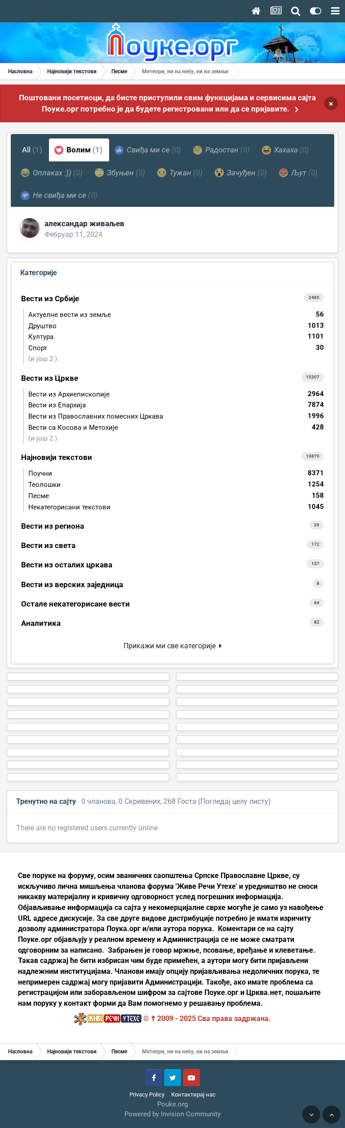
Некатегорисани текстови (176, 507)
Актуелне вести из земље (176, 314)
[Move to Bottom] (311, 1115)
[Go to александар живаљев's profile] (30, 228)
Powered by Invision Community (172, 1114)
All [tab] (32, 149)
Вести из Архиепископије (176, 394)
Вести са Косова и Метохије (176, 427)
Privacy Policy (146, 1094)
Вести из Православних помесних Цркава (176, 416)
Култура (176, 336)
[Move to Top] (332, 1115)
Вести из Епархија (176, 405)
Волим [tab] (83, 149)
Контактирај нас (193, 1094)
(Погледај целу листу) (234, 801)
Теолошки (176, 484)
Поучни (176, 473)
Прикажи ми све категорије (171, 646)
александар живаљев (84, 223)
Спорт (176, 347)
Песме (176, 495)
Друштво (176, 325)
